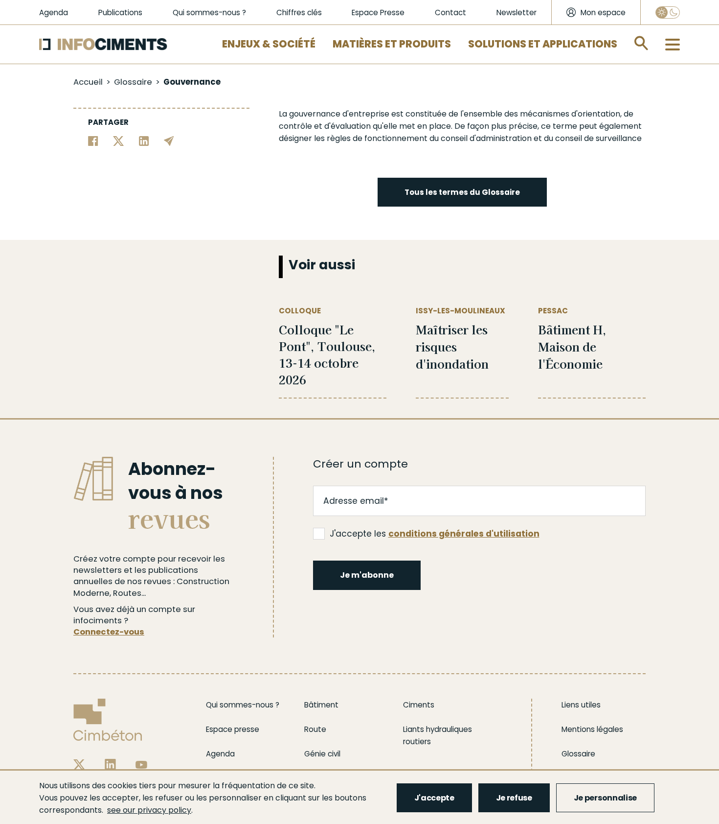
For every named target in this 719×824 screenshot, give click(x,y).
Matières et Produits (392, 44)
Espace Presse (378, 12)
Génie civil (322, 754)
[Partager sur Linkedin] (144, 140)
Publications (120, 12)
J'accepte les (434, 534)
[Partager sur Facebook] (93, 140)
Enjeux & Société (268, 44)
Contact (450, 12)
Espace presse (232, 729)
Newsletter (516, 12)
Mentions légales (592, 729)
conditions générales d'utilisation (463, 534)
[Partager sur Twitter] (118, 140)
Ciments (418, 705)
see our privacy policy (149, 810)
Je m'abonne (367, 575)
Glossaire (133, 82)
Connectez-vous (108, 631)
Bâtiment (321, 705)
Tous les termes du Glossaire (462, 192)
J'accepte (434, 797)
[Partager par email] (169, 140)
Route (315, 729)
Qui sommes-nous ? (209, 12)
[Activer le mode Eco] (667, 12)
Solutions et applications (542, 44)
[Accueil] (103, 44)
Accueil (88, 82)
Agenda (53, 12)
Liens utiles (581, 705)
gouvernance (314, 113)
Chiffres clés (299, 12)
